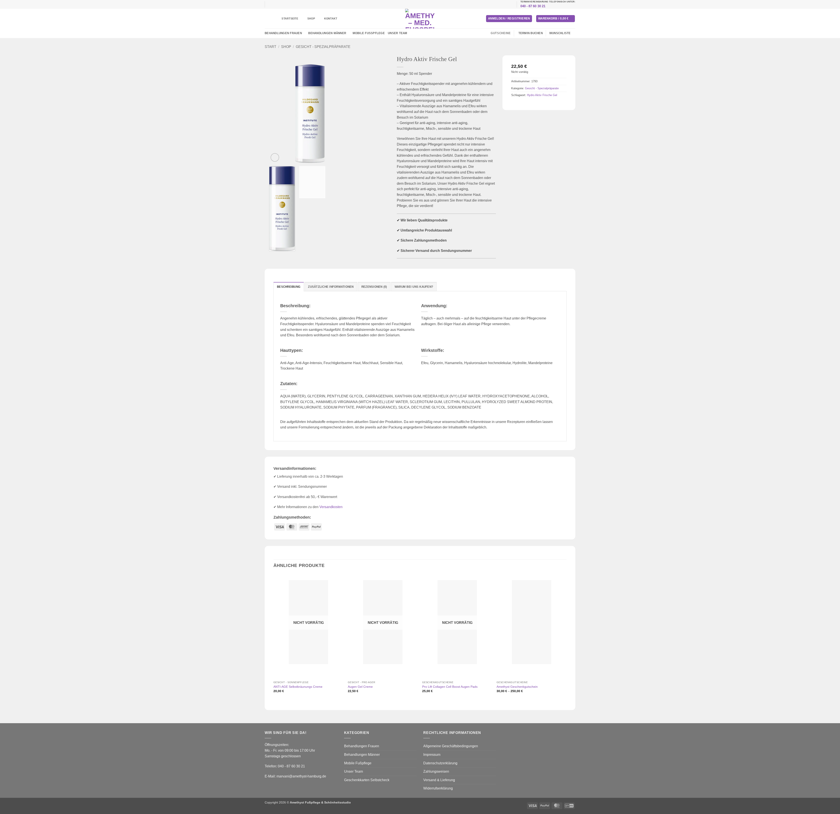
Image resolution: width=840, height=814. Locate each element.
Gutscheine (501, 33)
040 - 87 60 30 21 (533, 6)
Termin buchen (530, 33)
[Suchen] (271, 18)
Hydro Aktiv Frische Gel (542, 95)
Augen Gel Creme (360, 686)
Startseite (290, 18)
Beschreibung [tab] (288, 286)
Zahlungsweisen (436, 771)
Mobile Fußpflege (369, 33)
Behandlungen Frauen (283, 33)
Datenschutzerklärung (440, 763)
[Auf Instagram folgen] (413, 33)
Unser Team (397, 33)
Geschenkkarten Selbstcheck (366, 780)
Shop (311, 18)
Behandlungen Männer (327, 33)
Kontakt (330, 18)
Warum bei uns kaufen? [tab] (414, 286)
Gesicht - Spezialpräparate (323, 47)
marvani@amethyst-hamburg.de (301, 776)
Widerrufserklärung (438, 788)
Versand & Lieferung (439, 780)
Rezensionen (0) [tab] (374, 286)
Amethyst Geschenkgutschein (517, 686)
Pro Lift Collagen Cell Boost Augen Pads (450, 686)
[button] (509, 18)
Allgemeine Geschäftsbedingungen (450, 746)
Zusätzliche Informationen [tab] (331, 286)
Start (270, 47)
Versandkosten (331, 507)
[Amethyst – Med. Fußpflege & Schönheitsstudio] (420, 18)
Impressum (431, 754)
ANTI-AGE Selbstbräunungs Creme (297, 686)
